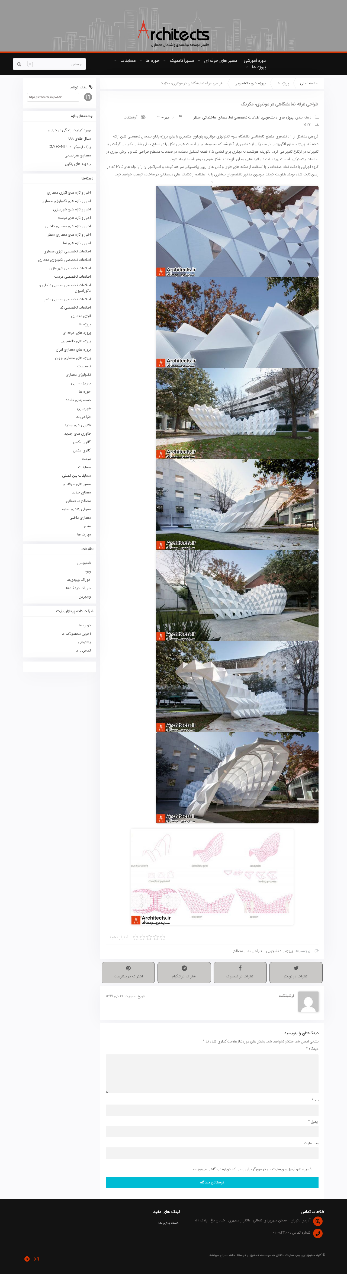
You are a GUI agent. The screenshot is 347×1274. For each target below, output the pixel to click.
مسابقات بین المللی (76, 476)
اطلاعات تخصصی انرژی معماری (67, 251)
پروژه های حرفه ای (77, 333)
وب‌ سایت (311, 1143)
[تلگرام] (26, 1259)
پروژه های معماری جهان (73, 358)
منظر (197, 117)
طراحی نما (254, 951)
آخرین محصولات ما (76, 634)
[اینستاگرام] (36, 1259)
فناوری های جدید (77, 425)
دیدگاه (312, 1049)
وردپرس (85, 596)
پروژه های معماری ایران (73, 349)
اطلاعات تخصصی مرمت (72, 277)
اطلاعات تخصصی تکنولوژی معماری (64, 260)
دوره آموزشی (255, 60)
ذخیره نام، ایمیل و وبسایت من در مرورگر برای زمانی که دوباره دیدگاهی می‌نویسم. (251, 1169)
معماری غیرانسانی (78, 155)
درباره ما (85, 625)
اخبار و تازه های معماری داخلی (68, 226)
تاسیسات (84, 366)
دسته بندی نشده (78, 400)
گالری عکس (82, 442)
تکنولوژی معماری (78, 375)
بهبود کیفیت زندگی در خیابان (69, 130)
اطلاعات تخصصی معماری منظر (67, 299)
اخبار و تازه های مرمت (74, 218)
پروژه (289, 951)
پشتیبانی (84, 642)
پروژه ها (259, 67)
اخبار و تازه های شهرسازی (72, 209)
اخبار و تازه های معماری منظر (69, 235)
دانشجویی (273, 951)
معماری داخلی (80, 518)
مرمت (86, 459)
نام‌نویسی (84, 563)
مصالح (238, 951)
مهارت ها (84, 534)
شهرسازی (84, 408)
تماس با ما (83, 650)
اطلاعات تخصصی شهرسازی (70, 268)
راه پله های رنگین (78, 164)
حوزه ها (152, 60)
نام (315, 1100)
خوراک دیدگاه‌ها (78, 588)
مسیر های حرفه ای (220, 60)
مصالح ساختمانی (214, 117)
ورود (87, 571)
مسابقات (128, 60)
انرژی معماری (81, 316)
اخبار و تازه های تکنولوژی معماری (66, 201)
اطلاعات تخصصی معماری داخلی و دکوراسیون (65, 288)
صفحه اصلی (309, 83)
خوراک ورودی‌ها (79, 580)
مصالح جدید (81, 492)
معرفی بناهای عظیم (76, 509)
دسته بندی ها (168, 1223)
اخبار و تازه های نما (77, 243)
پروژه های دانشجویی (250, 83)
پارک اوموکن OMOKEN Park (70, 147)
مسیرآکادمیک (182, 60)
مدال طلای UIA (79, 139)
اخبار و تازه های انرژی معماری (69, 192)
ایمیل (313, 1122)
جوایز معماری (81, 383)
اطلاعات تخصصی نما (245, 117)
